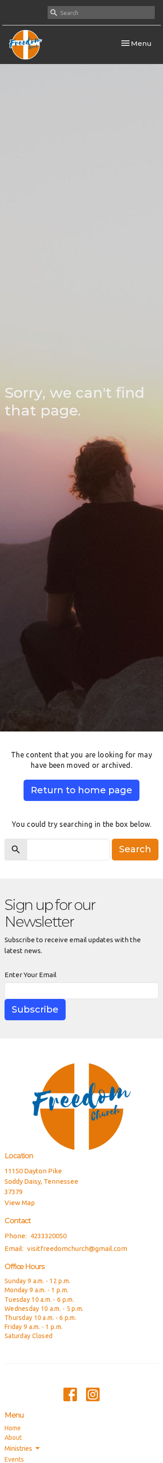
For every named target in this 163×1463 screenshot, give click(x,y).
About (13, 1437)
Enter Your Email (31, 975)
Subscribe (35, 1009)
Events (14, 1459)
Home (13, 1428)
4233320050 (48, 1236)
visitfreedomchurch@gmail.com (77, 1248)
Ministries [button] (18, 1448)
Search (135, 849)
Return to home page (81, 790)
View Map (20, 1202)
